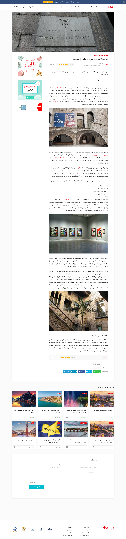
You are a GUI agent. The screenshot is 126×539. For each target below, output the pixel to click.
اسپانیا (101, 55)
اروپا (106, 55)
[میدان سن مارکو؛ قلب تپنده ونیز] (24, 429)
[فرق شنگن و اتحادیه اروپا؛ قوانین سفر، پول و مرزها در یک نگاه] (50, 429)
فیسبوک (82, 371)
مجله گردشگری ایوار (84, 535)
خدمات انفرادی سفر (67, 535)
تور (101, 7)
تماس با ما (86, 527)
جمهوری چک (83, 423)
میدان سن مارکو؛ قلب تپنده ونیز (26, 440)
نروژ (33, 393)
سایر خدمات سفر (69, 7)
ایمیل (60, 464)
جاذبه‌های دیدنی (96, 368)
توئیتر (90, 371)
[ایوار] (111, 7)
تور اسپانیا (55, 101)
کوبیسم (78, 168)
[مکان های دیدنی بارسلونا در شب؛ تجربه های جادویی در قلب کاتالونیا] (76, 399)
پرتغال (58, 393)
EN (33, 7)
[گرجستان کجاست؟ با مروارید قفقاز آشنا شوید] (102, 399)
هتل (71, 533)
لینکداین (75, 371)
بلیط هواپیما (94, 7)
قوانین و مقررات (85, 533)
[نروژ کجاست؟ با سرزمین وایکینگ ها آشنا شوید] (24, 399)
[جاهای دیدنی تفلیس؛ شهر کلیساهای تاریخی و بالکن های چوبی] (102, 429)
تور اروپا (70, 527)
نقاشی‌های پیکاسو (59, 158)
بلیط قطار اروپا (78, 7)
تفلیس (111, 423)
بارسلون (96, 55)
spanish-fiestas (96, 364)
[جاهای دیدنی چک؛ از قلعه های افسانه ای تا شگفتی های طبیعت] (76, 429)
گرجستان (110, 393)
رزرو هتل (87, 7)
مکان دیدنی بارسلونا (66, 199)
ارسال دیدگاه (37, 487)
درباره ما (87, 530)
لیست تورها (48, 2)
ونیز (33, 423)
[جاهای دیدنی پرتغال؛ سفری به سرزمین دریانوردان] (50, 399)
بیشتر (58, 7)
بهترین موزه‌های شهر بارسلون (100, 155)
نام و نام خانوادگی (93, 464)
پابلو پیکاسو (58, 88)
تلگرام (68, 371)
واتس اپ (98, 371)
